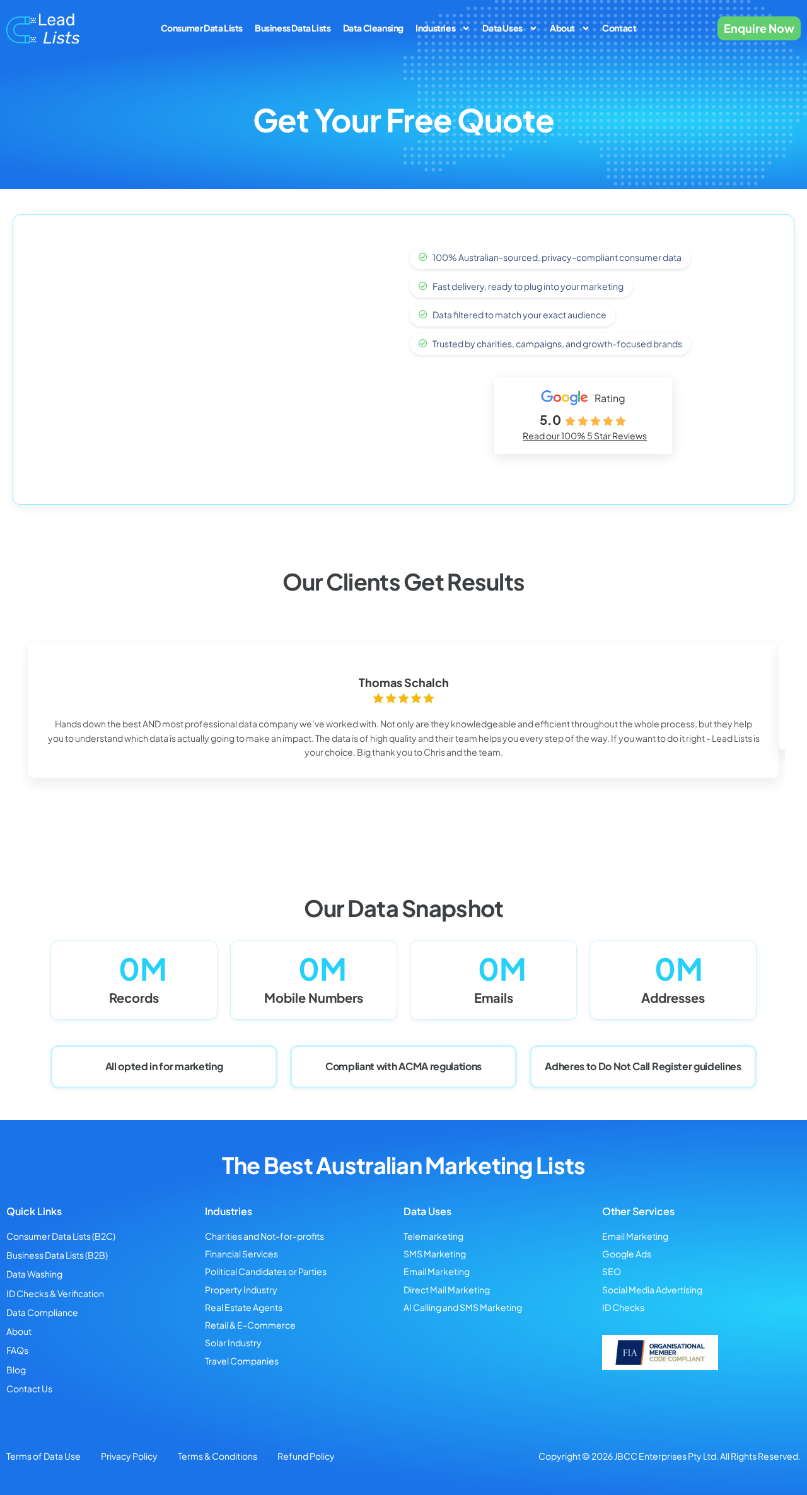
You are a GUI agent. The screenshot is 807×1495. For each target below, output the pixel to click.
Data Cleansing (373, 27)
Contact (619, 27)
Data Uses (502, 27)
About (562, 27)
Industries (435, 27)
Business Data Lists (292, 27)
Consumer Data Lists (202, 27)
